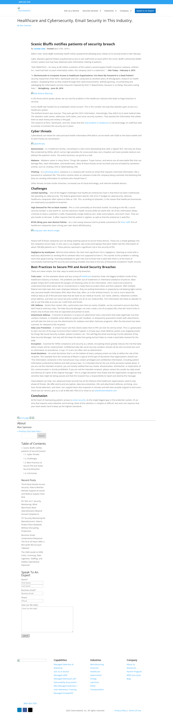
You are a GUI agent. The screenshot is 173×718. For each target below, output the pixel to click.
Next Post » (36, 431)
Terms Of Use (135, 710)
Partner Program (134, 671)
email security (79, 400)
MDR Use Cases (134, 675)
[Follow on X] (30, 710)
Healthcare (95, 671)
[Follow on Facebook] (25, 710)
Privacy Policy (121, 710)
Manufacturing (97, 664)
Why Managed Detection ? (65, 686)
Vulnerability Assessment (65, 682)
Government (96, 675)
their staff (125, 222)
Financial (94, 668)
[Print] (23, 418)
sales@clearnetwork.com (105, 390)
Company (124, 11)
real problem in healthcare (97, 122)
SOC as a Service (71, 11)
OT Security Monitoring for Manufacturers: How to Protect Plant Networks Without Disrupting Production (33, 524)
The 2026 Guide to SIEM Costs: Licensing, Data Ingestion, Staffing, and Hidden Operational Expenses (32, 558)
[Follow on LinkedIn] (19, 710)
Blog (129, 678)
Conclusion (32, 473)
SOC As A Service (61, 671)
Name (24, 579)
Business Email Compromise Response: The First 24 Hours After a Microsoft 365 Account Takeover (32, 541)
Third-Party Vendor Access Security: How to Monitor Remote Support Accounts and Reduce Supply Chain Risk (33, 490)
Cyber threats (33, 454)
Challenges (32, 458)
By (24, 25)
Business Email (28, 590)
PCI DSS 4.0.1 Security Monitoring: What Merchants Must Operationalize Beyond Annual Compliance (31, 507)
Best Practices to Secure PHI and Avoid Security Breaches (33, 465)
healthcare (86, 276)
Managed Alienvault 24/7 (65, 678)
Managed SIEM (60, 675)
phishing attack (52, 172)
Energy (93, 678)
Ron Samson (24, 427)
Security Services (90, 11)
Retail (92, 686)
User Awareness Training (65, 689)
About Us (131, 664)
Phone (24, 597)
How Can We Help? (29, 605)
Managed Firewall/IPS (63, 693)
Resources (131, 668)
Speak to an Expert (145, 10)
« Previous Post (24, 431)
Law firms (94, 682)
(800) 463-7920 (30, 703)
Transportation (97, 689)
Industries (109, 11)
